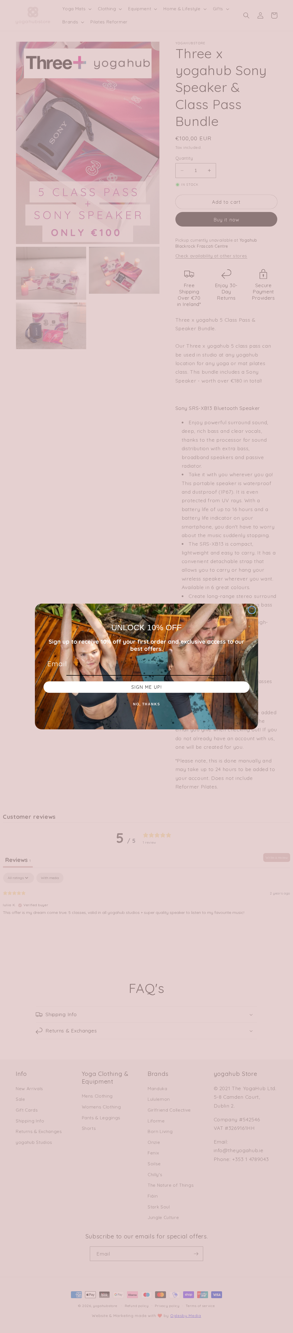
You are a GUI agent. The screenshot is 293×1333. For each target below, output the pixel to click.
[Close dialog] (251, 610)
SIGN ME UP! (146, 687)
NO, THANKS (146, 704)
